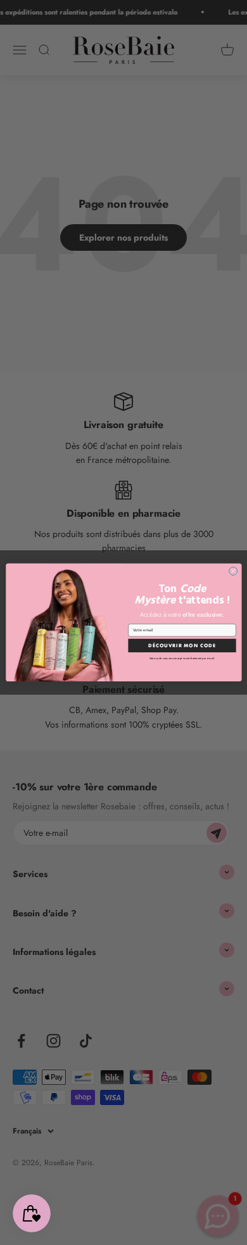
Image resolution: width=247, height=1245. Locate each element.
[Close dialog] (233, 571)
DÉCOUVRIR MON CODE (182, 645)
